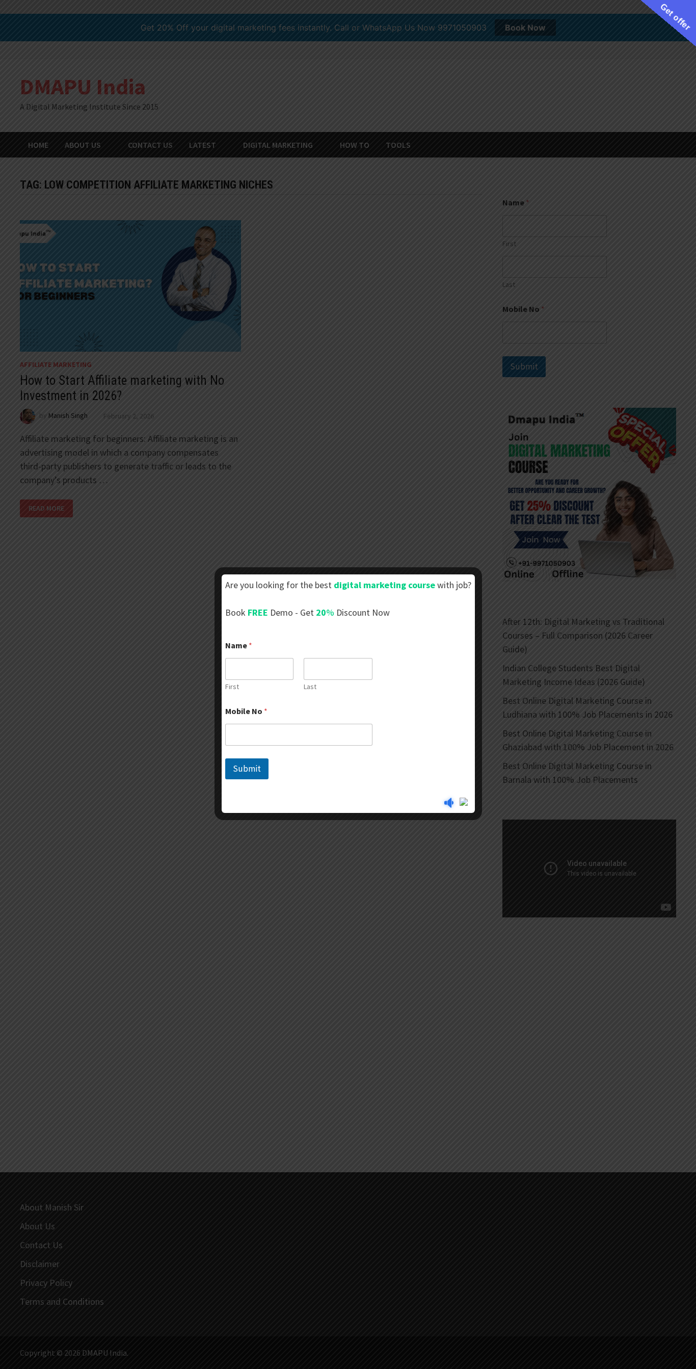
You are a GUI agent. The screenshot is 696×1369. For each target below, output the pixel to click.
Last (310, 686)
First (232, 686)
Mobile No (246, 711)
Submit (247, 768)
